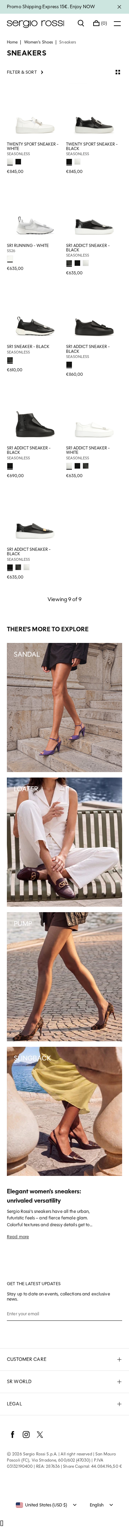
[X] (39, 1434)
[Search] (81, 23)
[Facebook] (12, 1434)
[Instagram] (26, 1434)
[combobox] (41, 1505)
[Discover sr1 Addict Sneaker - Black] (94, 213)
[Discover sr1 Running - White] (35, 213)
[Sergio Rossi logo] (39, 23)
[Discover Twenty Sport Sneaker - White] (35, 111)
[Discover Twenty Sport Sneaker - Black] (94, 111)
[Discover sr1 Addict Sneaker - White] (94, 415)
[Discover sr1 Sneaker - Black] (35, 314)
